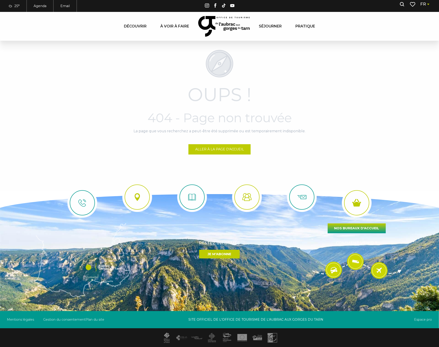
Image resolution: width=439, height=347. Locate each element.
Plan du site (95, 319)
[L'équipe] (247, 197)
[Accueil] (192, 197)
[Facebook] (215, 6)
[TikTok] (223, 6)
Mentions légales (20, 319)
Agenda (40, 6)
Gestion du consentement (64, 319)
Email (65, 6)
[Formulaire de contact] (302, 197)
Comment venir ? (356, 243)
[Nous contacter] (82, 203)
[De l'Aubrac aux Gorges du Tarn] (224, 26)
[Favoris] (413, 4)
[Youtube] (232, 6)
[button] (402, 4)
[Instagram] (206, 6)
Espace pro (423, 319)
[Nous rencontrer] (137, 197)
